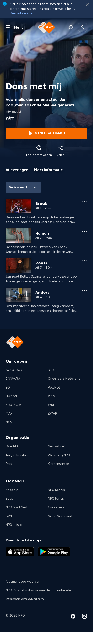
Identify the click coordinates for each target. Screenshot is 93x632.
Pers (9, 463)
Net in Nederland (60, 516)
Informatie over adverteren (25, 599)
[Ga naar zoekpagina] (71, 27)
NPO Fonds (56, 498)
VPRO (52, 396)
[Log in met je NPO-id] (82, 27)
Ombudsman (57, 507)
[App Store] (20, 551)
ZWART (53, 413)
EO (8, 387)
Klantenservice (58, 463)
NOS (9, 422)
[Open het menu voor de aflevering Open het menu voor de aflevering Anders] (84, 290)
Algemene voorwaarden (23, 581)
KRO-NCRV (14, 405)
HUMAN (11, 396)
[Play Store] (54, 551)
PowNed (54, 387)
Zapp (9, 498)
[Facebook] (73, 617)
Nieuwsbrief (56, 446)
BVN (9, 516)
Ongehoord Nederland (64, 378)
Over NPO (13, 446)
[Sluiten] (87, 5)
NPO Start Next (17, 507)
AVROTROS (14, 370)
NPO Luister (14, 524)
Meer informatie (21, 13)
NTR (51, 370)
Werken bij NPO (59, 455)
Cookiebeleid (64, 590)
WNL (51, 405)
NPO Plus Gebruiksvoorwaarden (29, 590)
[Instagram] (84, 617)
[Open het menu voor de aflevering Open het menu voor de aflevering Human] (84, 231)
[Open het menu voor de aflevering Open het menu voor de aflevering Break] (84, 202)
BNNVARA (13, 378)
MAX (9, 413)
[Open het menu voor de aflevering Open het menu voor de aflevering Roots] (84, 261)
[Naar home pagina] (46, 27)
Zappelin (12, 490)
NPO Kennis (56, 490)
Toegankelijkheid (17, 455)
